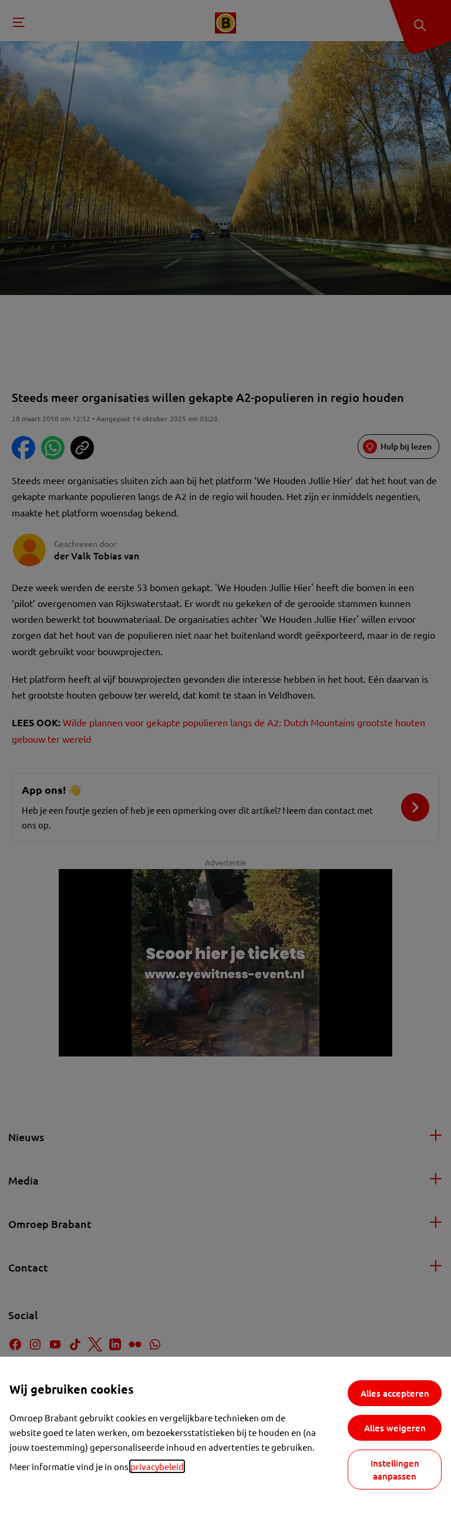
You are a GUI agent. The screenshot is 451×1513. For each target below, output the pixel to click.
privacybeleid (157, 1466)
